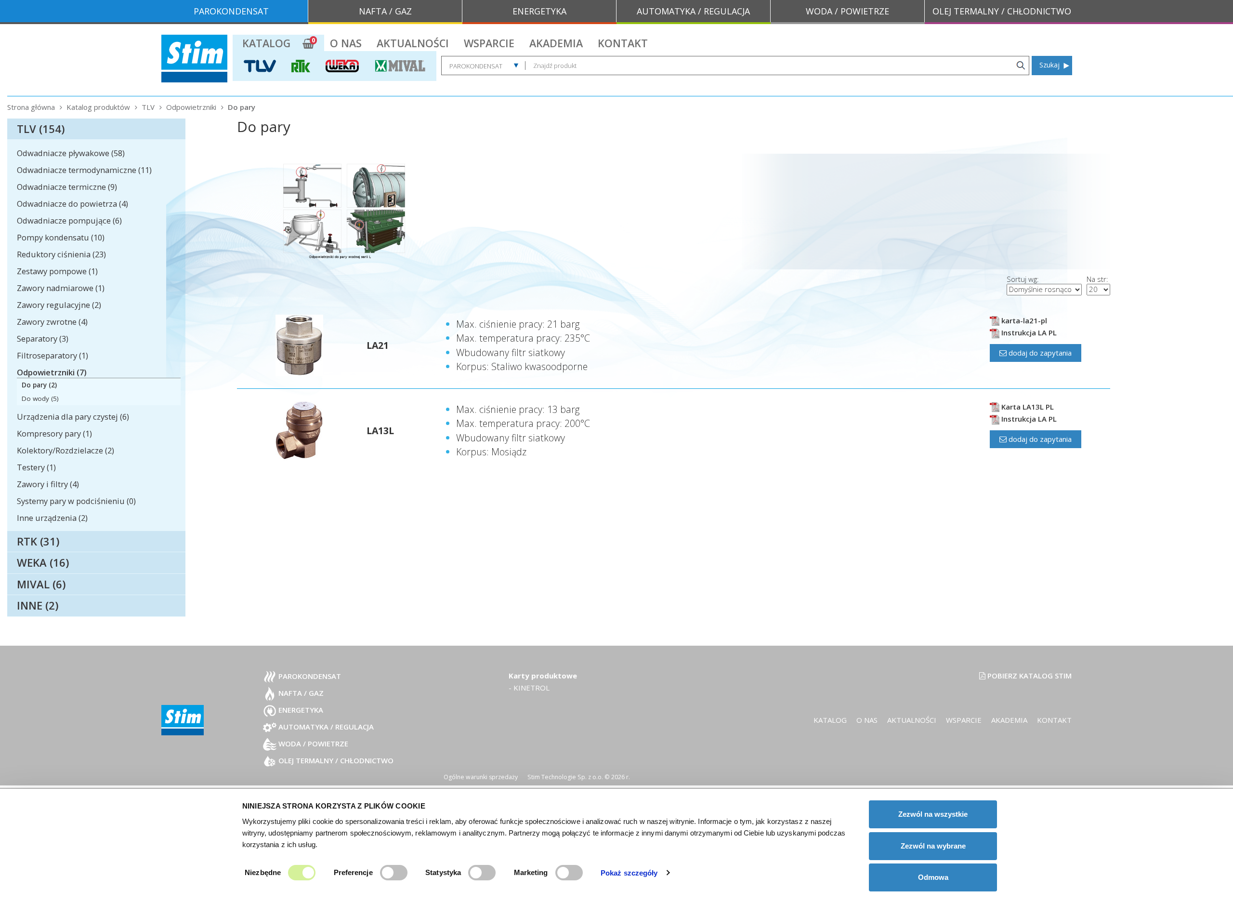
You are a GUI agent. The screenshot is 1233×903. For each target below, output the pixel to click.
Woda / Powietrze (312, 743)
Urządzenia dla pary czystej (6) (73, 416)
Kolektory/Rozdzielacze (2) (65, 450)
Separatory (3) (42, 338)
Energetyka (299, 710)
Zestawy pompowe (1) (57, 271)
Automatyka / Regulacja (325, 726)
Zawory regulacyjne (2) (59, 304)
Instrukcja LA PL (1028, 332)
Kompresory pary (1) (54, 433)
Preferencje (353, 872)
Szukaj (1049, 64)
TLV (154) (41, 128)
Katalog (266, 43)
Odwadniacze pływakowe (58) (71, 153)
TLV (148, 107)
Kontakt (623, 43)
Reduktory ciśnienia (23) (61, 254)
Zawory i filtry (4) (48, 484)
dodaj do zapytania (1039, 353)
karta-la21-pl (1023, 320)
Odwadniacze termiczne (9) (67, 186)
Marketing (531, 872)
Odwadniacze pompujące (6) (69, 220)
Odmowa (933, 877)
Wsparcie (489, 43)
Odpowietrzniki (191, 107)
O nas (346, 43)
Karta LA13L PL (1026, 407)
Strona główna (31, 107)
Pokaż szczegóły (629, 873)
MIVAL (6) (41, 584)
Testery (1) (36, 467)
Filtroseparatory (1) (52, 355)
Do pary (241, 107)
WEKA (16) (43, 562)
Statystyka (443, 872)
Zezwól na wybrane (933, 846)
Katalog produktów (98, 107)
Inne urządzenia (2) (52, 517)
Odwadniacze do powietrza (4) (72, 203)
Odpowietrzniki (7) (52, 372)
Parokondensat (308, 676)
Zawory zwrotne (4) (52, 321)
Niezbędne (263, 872)
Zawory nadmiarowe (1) (61, 287)
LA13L (380, 430)
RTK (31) (38, 541)
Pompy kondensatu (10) (61, 237)
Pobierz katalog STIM (1028, 675)
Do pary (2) (39, 385)
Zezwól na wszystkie (933, 814)
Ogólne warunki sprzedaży (481, 777)
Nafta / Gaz (300, 693)
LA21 (378, 345)
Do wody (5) (40, 398)
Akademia (556, 43)
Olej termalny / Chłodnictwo (335, 760)
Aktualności (413, 43)
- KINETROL (529, 687)
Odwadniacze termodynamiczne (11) (84, 169)
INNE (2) (37, 605)
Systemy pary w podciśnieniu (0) (76, 500)
